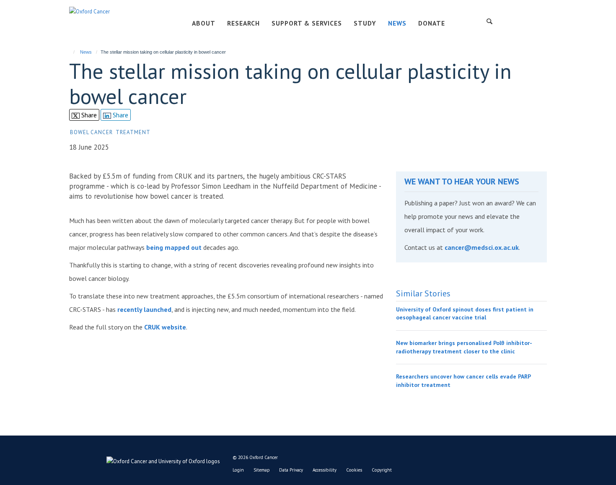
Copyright (382, 470)
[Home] (70, 52)
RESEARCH (243, 23)
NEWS (397, 23)
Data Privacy (291, 470)
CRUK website (164, 327)
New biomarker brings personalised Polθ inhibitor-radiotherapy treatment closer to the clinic (464, 347)
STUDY (365, 23)
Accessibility (324, 470)
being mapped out (174, 247)
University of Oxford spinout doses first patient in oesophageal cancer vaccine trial (464, 314)
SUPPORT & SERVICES (307, 23)
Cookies (354, 470)
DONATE (431, 23)
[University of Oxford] (144, 459)
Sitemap (261, 470)
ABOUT (203, 23)
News (86, 51)
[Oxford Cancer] (89, 11)
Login (238, 470)
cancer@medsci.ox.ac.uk (482, 247)
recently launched (144, 309)
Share (88, 115)
